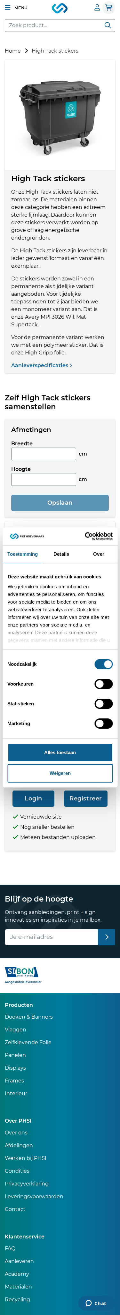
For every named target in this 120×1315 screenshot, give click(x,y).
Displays (15, 1068)
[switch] (103, 684)
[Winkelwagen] (108, 7)
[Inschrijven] (107, 937)
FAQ (10, 1248)
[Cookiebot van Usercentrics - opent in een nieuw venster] (85, 536)
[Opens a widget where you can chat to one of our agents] (96, 1304)
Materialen (18, 1287)
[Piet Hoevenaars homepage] (60, 8)
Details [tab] (61, 554)
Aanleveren (19, 1261)
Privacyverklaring (27, 1184)
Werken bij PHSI (25, 1158)
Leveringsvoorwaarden (34, 1196)
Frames (14, 1081)
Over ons (16, 1133)
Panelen (15, 1055)
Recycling (17, 1299)
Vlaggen (15, 1030)
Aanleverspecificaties (40, 365)
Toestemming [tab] (22, 554)
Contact (15, 1209)
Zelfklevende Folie (28, 1042)
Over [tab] (98, 554)
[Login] (97, 7)
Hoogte (21, 469)
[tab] (60, 429)
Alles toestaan (60, 752)
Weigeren (60, 773)
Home (13, 51)
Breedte (22, 444)
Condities (17, 1171)
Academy (17, 1274)
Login (33, 798)
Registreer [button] (85, 798)
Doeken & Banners (29, 1017)
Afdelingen (19, 1145)
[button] (16, 7)
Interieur (16, 1093)
